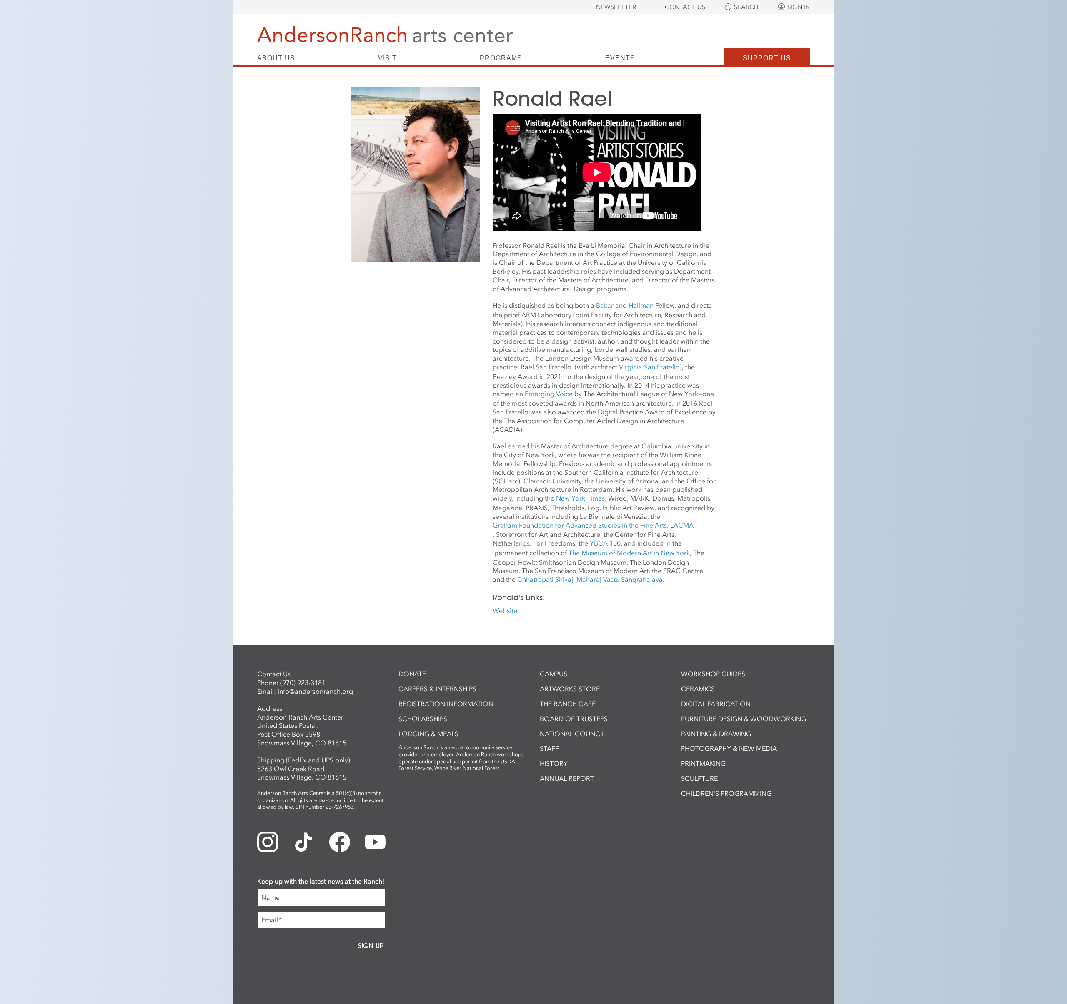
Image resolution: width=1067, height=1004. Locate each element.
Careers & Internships (437, 689)
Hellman (641, 305)
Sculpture (699, 778)
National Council (572, 734)
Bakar (605, 305)
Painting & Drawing (716, 734)
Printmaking (703, 763)
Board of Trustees (574, 719)
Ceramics (698, 689)
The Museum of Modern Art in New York (629, 552)
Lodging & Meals (428, 734)
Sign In (798, 7)
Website (505, 610)
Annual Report (567, 778)
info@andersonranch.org (315, 691)
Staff (549, 748)
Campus (553, 674)
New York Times (580, 498)
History (554, 763)
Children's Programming (726, 793)
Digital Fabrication (716, 704)
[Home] (385, 34)
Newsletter (616, 7)
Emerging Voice (549, 393)
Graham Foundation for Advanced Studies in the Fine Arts (580, 525)
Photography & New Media (729, 748)
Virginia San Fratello (649, 367)
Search (746, 7)
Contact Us (685, 7)
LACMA (682, 525)
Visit (387, 58)
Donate (412, 674)
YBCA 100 (605, 543)
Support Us (767, 58)
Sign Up (370, 946)
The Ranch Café (568, 704)
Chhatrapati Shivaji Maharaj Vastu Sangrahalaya (590, 579)
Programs (501, 58)
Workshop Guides (713, 674)
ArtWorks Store (570, 689)
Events (620, 58)
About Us (276, 58)
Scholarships (422, 719)
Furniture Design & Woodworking (743, 719)
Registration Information (445, 704)
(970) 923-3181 (303, 682)
